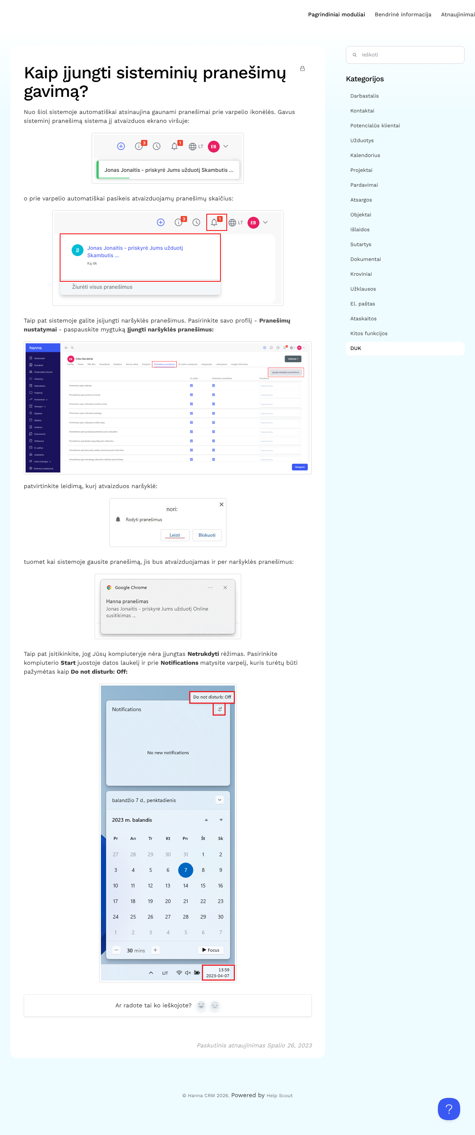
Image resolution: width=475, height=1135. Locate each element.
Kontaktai (362, 111)
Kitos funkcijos (369, 334)
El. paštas (362, 304)
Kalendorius (365, 155)
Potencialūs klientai (375, 126)
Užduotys (362, 141)
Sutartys (360, 245)
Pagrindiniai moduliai (336, 14)
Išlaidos (360, 230)
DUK (356, 348)
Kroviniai (361, 274)
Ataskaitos (363, 319)
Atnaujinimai (458, 14)
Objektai (360, 215)
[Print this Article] (303, 69)
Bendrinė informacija (403, 14)
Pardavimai (364, 185)
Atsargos (361, 200)
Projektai (361, 170)
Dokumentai (365, 259)
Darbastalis (364, 96)
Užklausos (363, 289)
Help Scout (279, 1096)
